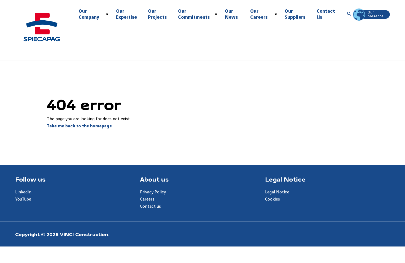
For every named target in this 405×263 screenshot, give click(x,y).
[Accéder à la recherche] (349, 14)
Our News (231, 14)
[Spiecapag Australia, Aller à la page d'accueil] (42, 27)
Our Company (89, 14)
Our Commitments (194, 14)
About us (154, 179)
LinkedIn (23, 192)
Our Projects (157, 14)
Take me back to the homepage (79, 126)
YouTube (23, 199)
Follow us (30, 179)
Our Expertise (126, 14)
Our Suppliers (295, 14)
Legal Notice (285, 179)
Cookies (272, 199)
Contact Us (326, 14)
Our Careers (259, 14)
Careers (147, 199)
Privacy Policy (153, 192)
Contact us (150, 206)
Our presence (376, 14)
